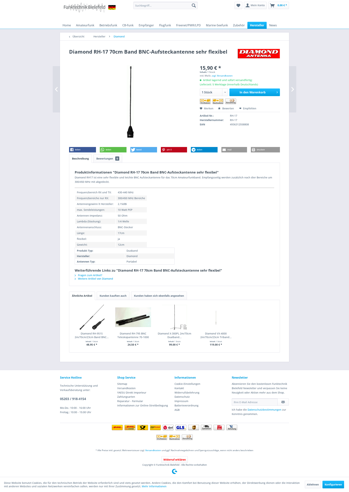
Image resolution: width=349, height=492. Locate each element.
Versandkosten (126, 388)
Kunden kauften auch (113, 295)
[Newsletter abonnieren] (283, 402)
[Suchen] (194, 5)
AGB (177, 410)
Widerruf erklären (174, 459)
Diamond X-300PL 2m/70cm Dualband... (174, 335)
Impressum (181, 401)
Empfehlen (249, 108)
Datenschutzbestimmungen (264, 409)
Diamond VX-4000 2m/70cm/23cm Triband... (216, 335)
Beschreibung (80, 158)
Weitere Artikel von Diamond (95, 278)
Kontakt (179, 388)
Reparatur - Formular (130, 401)
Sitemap (122, 384)
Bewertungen (107, 158)
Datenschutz (182, 396)
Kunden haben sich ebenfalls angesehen (159, 295)
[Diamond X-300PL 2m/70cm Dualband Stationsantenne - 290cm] (174, 317)
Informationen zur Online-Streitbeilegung (142, 405)
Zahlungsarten (126, 396)
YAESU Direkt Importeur (131, 392)
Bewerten (228, 108)
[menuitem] (165, 5)
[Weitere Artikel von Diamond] (259, 55)
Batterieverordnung (186, 405)
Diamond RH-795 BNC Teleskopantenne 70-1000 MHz (133, 335)
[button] (82, 149)
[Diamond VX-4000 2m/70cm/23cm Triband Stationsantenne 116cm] (216, 317)
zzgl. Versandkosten (222, 75)
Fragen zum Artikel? (89, 275)
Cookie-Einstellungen (187, 384)
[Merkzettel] (238, 5)
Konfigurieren (333, 484)
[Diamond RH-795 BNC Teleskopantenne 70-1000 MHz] (133, 317)
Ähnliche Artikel (82, 295)
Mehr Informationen (154, 486)
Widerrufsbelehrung (186, 392)
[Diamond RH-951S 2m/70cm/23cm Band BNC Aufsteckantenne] (92, 317)
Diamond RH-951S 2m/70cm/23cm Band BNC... (92, 335)
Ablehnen (313, 484)
